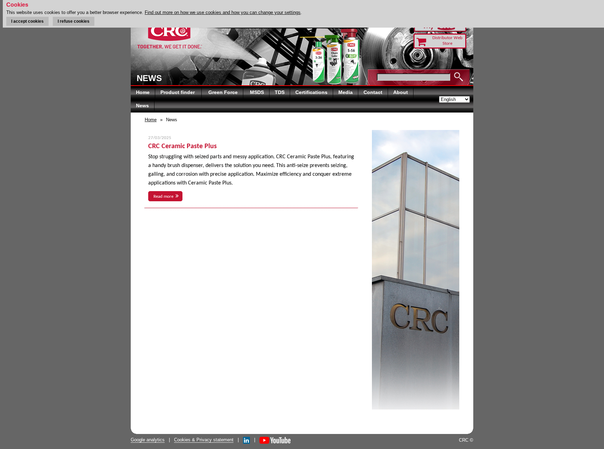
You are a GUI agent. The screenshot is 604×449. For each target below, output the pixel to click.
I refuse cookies (73, 21)
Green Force (223, 92)
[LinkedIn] (246, 439)
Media (345, 92)
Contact (373, 92)
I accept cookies (27, 21)
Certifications (311, 92)
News (142, 105)
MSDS (257, 92)
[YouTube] (274, 439)
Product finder (178, 92)
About (400, 92)
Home (143, 92)
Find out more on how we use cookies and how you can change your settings (223, 12)
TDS (280, 92)
